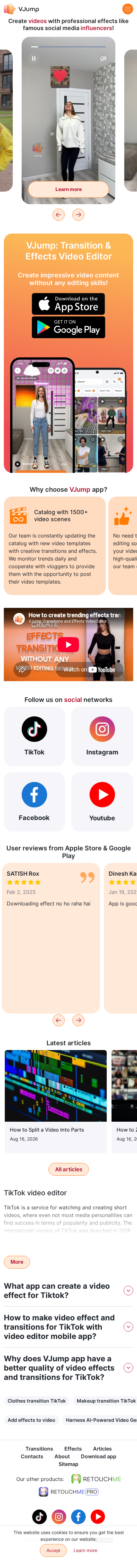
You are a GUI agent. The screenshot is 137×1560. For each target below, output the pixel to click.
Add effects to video (31, 1420)
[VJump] (21, 8)
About (62, 1456)
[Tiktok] (40, 1516)
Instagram (102, 752)
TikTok (34, 752)
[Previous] (59, 215)
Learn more (68, 189)
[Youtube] (97, 1516)
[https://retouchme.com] (96, 1479)
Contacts (32, 1456)
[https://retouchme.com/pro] (68, 1492)
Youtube (102, 818)
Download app (98, 1456)
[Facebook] (79, 1516)
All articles (68, 1169)
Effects (73, 1448)
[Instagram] (60, 1516)
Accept (53, 1550)
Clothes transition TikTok (37, 1401)
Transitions (39, 1448)
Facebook (34, 818)
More (17, 1262)
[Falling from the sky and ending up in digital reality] (42, 415)
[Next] (78, 215)
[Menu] (127, 9)
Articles (102, 1448)
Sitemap (68, 1464)
